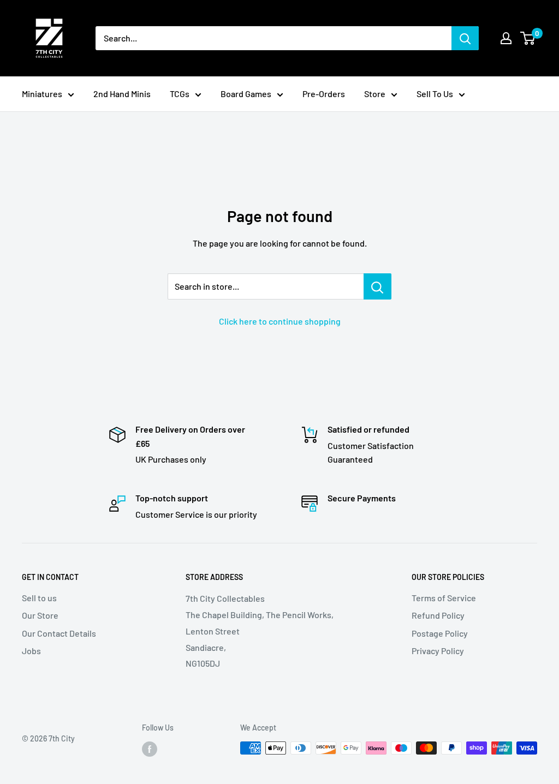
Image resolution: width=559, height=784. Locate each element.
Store (374, 93)
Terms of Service (444, 598)
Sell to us (39, 598)
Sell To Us (435, 93)
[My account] (506, 38)
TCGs (179, 93)
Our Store (40, 615)
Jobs (31, 650)
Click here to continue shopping (280, 321)
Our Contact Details (59, 633)
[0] (528, 38)
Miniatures (42, 93)
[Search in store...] (377, 286)
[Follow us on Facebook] (149, 749)
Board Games (246, 93)
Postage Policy (440, 633)
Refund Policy (438, 615)
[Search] (465, 38)
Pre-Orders (323, 93)
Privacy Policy (438, 650)
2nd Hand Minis (122, 93)
